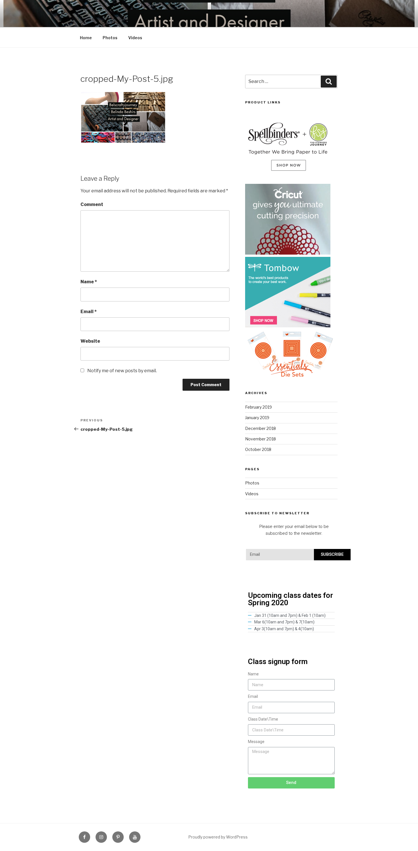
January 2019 (257, 417)
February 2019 (258, 407)
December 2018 (260, 428)
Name (88, 281)
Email (88, 311)
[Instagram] (101, 837)
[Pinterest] (118, 837)
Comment (91, 204)
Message (256, 741)
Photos (110, 37)
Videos (135, 37)
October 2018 (258, 449)
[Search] (329, 82)
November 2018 (260, 438)
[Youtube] (134, 837)
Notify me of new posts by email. (122, 370)
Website (90, 341)
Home (86, 37)
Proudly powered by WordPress (218, 837)
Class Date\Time (263, 719)
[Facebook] (84, 837)
